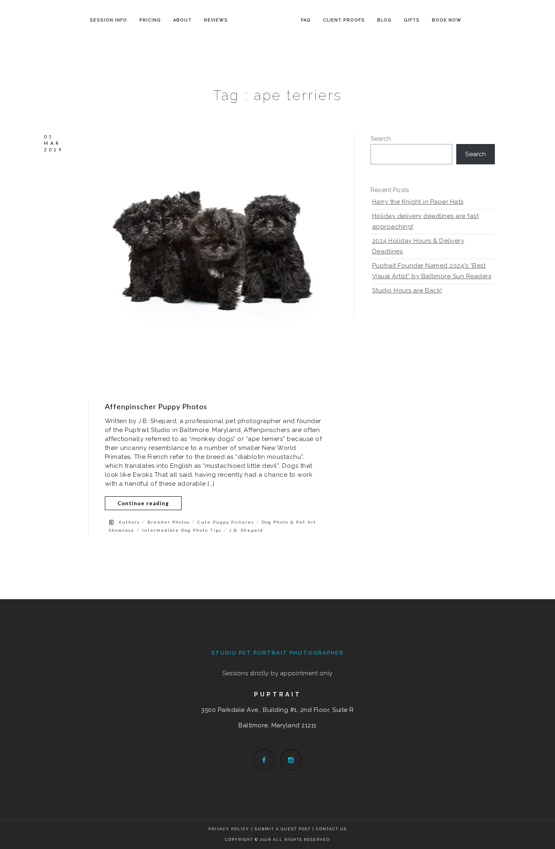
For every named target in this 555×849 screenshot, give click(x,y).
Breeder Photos (168, 522)
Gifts (412, 20)
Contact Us (331, 829)
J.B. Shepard (246, 530)
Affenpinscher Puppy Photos (156, 406)
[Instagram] (291, 760)
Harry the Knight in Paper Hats (418, 201)
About (182, 20)
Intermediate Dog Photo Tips (181, 530)
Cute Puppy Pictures (225, 522)
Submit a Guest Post (283, 829)
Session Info (108, 20)
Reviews (216, 20)
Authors (129, 522)
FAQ (306, 20)
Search (381, 138)
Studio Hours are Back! (407, 290)
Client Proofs (344, 20)
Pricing (150, 20)
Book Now (447, 20)
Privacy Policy (228, 829)
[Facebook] (264, 760)
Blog (384, 20)
